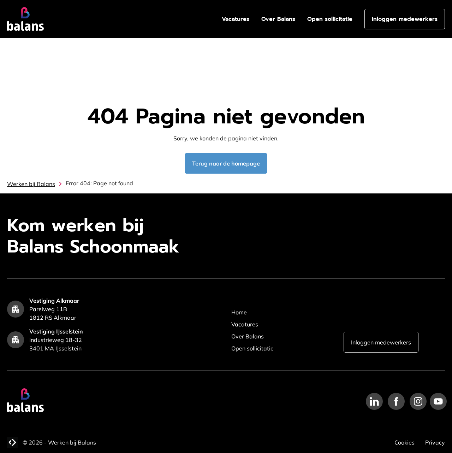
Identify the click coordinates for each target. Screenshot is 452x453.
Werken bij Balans (31, 183)
